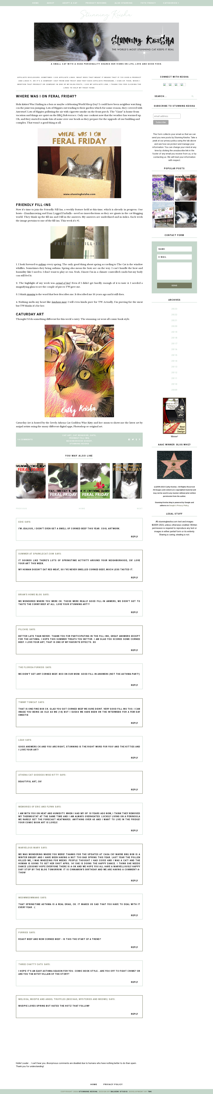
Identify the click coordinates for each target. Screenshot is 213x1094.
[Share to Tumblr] (136, 439)
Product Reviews (96, 3)
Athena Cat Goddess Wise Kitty (75, 422)
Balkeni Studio (119, 1092)
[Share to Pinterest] (139, 439)
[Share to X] (133, 439)
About (50, 3)
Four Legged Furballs (59, 213)
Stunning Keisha (79, 444)
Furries (23, 932)
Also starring (124, 3)
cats (93, 435)
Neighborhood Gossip (79, 441)
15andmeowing (32, 213)
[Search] (192, 96)
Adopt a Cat (70, 3)
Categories (170, 3)
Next (140, 509)
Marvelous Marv (29, 848)
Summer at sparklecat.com (36, 554)
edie (21, 522)
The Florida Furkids (31, 667)
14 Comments (25, 440)
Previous (21, 509)
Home (35, 3)
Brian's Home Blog (30, 594)
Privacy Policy (113, 1084)
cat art (67, 435)
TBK (150, 1092)
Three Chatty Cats (30, 964)
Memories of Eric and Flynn (36, 807)
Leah (21, 740)
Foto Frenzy (148, 3)
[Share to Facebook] (129, 439)
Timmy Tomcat (27, 702)
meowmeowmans (28, 897)
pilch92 (23, 629)
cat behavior (81, 435)
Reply (134, 536)
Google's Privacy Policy (179, 506)
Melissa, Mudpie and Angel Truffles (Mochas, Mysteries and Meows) (63, 999)
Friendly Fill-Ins (79, 438)
